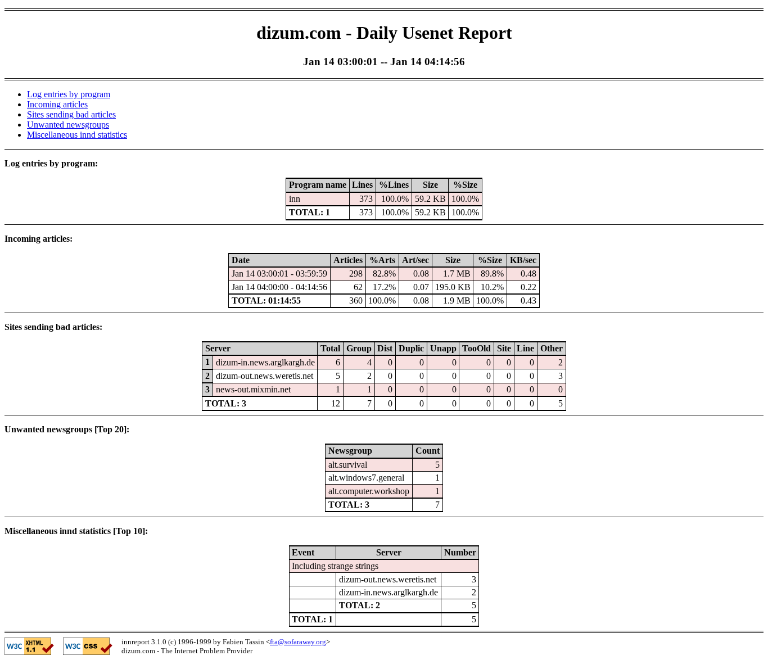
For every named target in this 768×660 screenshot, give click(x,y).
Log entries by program (68, 94)
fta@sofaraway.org (298, 642)
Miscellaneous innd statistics (77, 134)
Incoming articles (57, 104)
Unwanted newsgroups (68, 124)
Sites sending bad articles (71, 114)
